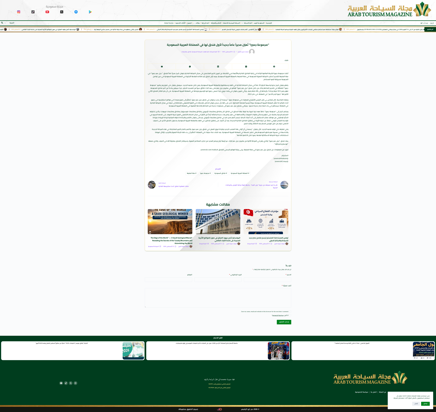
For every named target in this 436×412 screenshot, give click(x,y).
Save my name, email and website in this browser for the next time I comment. (264, 312)
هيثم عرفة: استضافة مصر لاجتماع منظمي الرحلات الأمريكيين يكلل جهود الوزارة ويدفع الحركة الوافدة (353, 30)
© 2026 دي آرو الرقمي (250, 409)
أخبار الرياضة (205, 23)
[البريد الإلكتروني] (162, 66)
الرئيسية (269, 23)
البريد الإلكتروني (235, 275)
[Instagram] (75, 383)
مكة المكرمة (191, 173)
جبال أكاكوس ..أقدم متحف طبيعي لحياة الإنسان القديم (286, 30)
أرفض (416, 404)
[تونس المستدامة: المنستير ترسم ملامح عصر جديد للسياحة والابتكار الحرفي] (266, 221)
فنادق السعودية (220, 173)
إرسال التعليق (284, 322)
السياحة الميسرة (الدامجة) (231, 23)
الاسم (288, 275)
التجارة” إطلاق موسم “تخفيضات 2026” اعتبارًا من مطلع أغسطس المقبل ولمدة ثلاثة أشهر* (62, 343)
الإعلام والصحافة (216, 23)
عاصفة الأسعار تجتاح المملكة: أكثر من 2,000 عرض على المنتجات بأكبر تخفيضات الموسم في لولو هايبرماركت (207, 343)
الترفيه (189, 23)
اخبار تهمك (206, 52)
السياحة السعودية (197, 52)
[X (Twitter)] (246, 66)
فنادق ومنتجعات (186, 52)
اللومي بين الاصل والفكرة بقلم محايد (38, 30)
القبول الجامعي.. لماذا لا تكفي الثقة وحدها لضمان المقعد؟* (351, 343)
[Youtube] (61, 383)
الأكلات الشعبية (180, 23)
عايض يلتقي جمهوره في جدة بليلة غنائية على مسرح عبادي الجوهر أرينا (162, 30)
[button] (2, 23)
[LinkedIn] (218, 66)
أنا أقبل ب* (280, 315)
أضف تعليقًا (286, 286)
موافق (425, 404)
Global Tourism (168, 23)
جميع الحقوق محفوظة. (188, 409)
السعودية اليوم (259, 23)
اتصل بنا (374, 392)
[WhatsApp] (190, 66)
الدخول (432, 23)
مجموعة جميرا (205, 173)
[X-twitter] (71, 383)
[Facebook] (274, 66)
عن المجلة (382, 392)
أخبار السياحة (248, 23)
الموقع (189, 275)
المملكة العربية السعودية (240, 173)
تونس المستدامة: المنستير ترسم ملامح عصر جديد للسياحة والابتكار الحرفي (226, 30)
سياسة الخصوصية (277, 315)
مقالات (198, 23)
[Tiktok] (66, 383)
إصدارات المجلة (424, 23)
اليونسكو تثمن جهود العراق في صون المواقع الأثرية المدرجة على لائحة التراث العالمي (95, 30)
